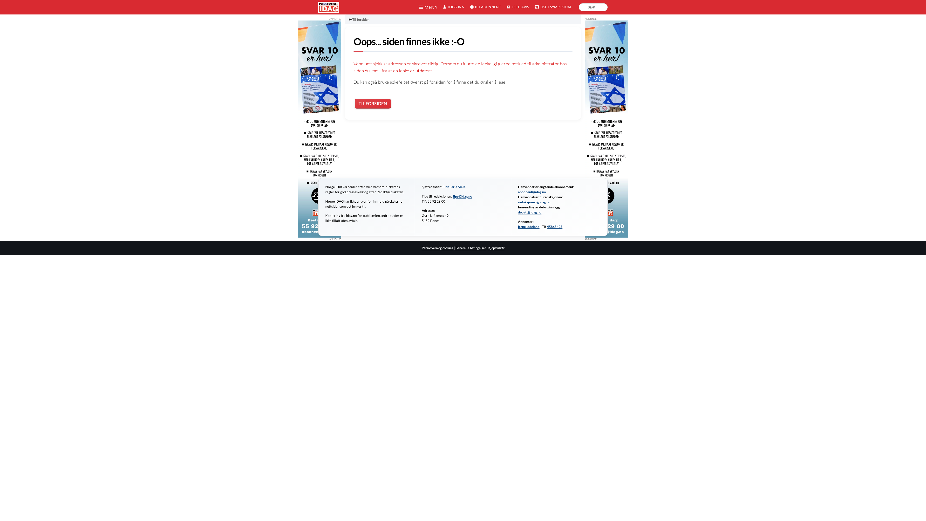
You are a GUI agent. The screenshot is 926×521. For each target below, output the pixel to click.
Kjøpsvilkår (496, 248)
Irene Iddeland (528, 227)
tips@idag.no (462, 196)
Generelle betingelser (471, 248)
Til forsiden (360, 19)
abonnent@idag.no (532, 192)
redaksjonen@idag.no (534, 202)
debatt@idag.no (529, 212)
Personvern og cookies (437, 248)
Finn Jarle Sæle (454, 187)
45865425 (554, 227)
